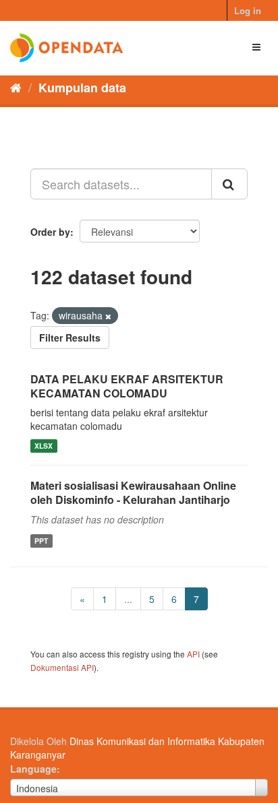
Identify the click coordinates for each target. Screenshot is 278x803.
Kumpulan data (82, 87)
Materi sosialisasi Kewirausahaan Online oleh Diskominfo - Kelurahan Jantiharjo (133, 492)
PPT (41, 541)
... (128, 599)
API (193, 654)
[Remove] (108, 316)
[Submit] (229, 183)
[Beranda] (16, 87)
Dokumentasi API (62, 667)
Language (33, 768)
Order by (50, 231)
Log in (247, 10)
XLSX (43, 446)
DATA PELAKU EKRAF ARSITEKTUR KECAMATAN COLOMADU (126, 386)
